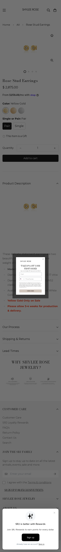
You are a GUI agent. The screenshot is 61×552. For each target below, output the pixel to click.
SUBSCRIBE (30, 291)
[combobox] (22, 279)
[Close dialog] (43, 259)
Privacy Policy (21, 287)
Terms (25, 287)
